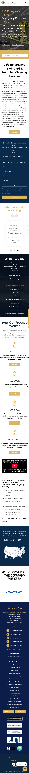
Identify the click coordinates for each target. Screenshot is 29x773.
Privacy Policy (13, 191)
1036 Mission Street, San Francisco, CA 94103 (14, 612)
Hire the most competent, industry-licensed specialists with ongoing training (14, 483)
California (14, 265)
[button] (10, 250)
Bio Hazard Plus (14, 608)
